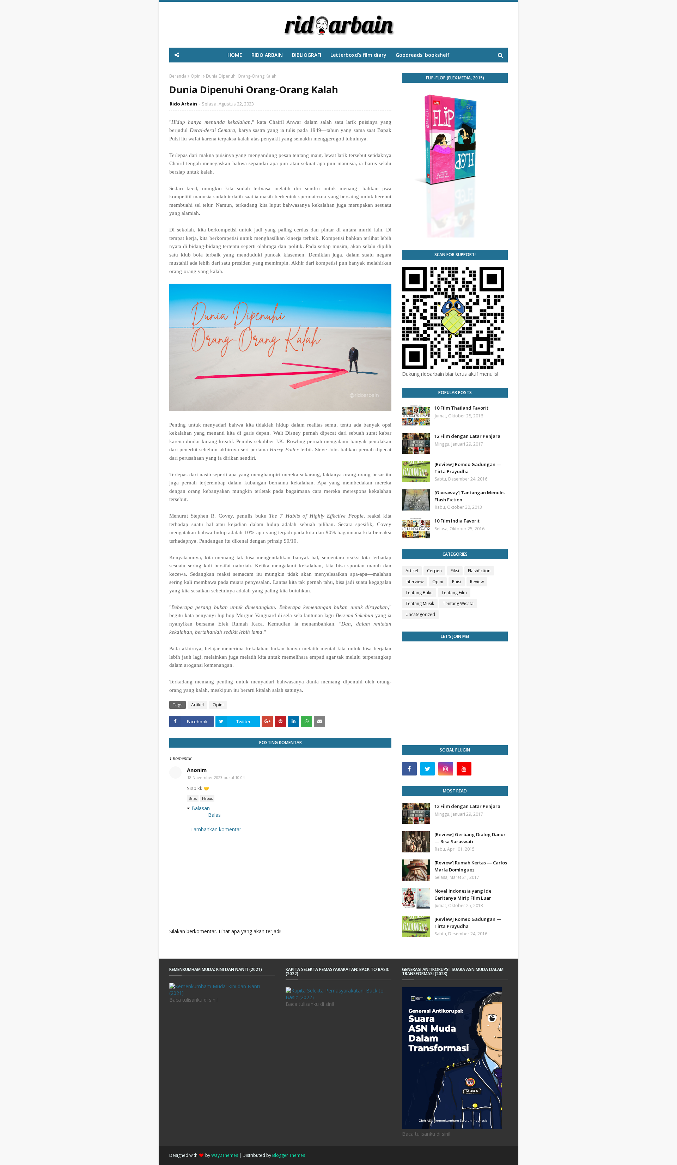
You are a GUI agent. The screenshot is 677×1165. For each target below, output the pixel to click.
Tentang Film (454, 593)
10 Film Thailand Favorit (461, 408)
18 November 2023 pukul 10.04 (216, 777)
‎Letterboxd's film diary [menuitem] (358, 55)
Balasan (200, 808)
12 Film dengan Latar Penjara (467, 436)
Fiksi (455, 571)
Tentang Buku (419, 593)
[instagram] (445, 768)
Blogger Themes (288, 1155)
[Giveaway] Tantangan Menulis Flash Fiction (469, 496)
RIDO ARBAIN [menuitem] (267, 55)
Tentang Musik (419, 603)
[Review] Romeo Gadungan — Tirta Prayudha (467, 468)
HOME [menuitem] (234, 55)
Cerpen (434, 571)
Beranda (178, 76)
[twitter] (427, 768)
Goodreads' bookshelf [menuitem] (423, 55)
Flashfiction (479, 571)
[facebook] (409, 768)
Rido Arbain (183, 104)
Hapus (207, 798)
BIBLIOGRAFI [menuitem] (306, 55)
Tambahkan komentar (215, 829)
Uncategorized (420, 614)
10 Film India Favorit (457, 521)
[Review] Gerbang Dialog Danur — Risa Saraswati (470, 838)
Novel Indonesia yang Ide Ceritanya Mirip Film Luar (463, 894)
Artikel (197, 705)
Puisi (456, 582)
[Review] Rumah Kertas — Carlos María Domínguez (470, 866)
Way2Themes (224, 1155)
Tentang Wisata (458, 603)
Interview (414, 582)
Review (477, 582)
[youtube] (464, 768)
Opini (196, 76)
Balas (193, 798)
